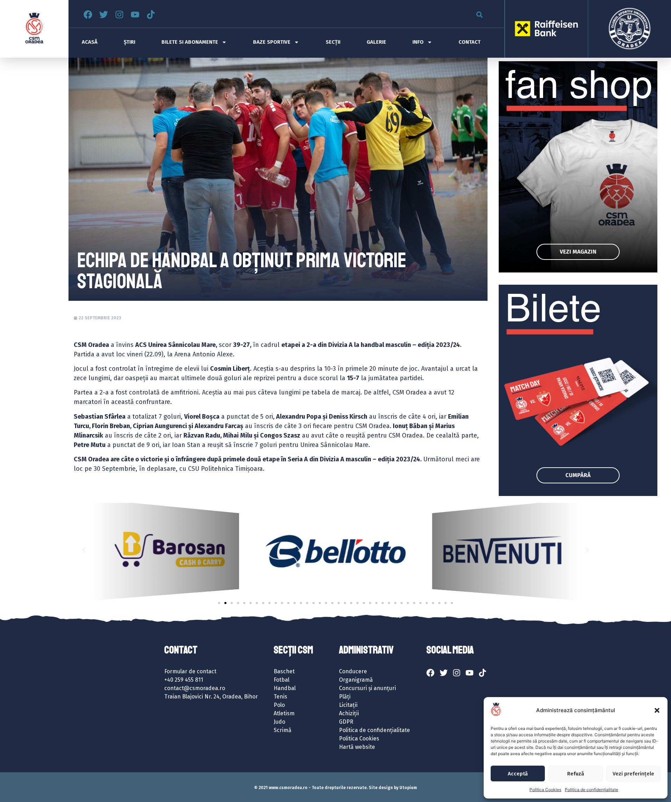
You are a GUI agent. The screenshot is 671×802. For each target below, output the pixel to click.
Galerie (376, 42)
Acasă (90, 42)
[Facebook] (88, 14)
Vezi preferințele (633, 774)
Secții (333, 42)
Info (418, 42)
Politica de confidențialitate (591, 789)
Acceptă (518, 774)
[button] (657, 710)
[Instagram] (119, 14)
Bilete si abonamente (189, 42)
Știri (129, 42)
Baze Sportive (271, 42)
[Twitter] (103, 14)
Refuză (575, 774)
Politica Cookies (545, 789)
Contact (470, 42)
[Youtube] (135, 14)
